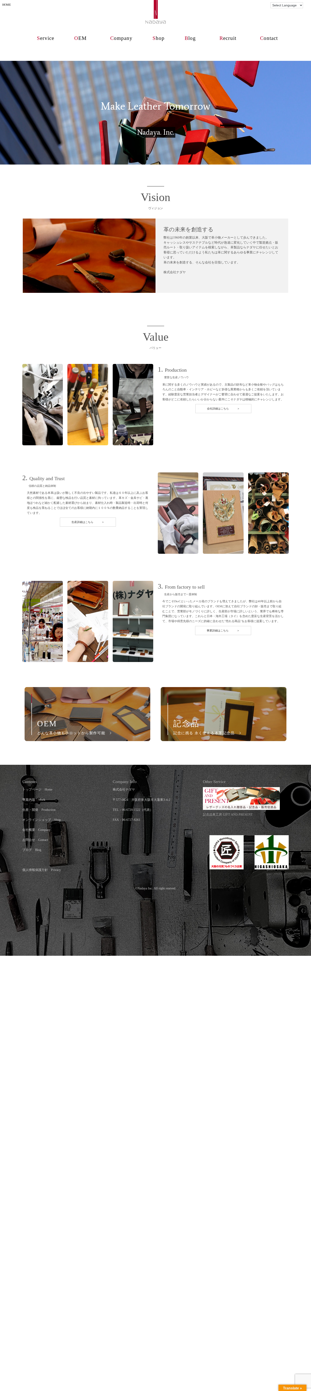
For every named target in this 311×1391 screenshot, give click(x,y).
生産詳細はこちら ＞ (87, 522)
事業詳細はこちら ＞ (223, 630)
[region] (155, 113)
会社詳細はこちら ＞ (223, 408)
